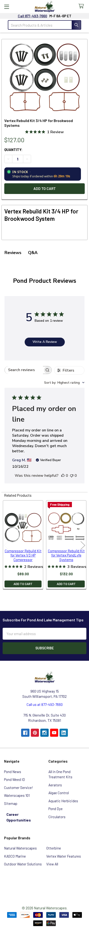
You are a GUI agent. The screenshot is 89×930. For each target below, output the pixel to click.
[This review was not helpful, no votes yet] (71, 475)
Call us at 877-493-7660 (45, 704)
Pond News (12, 771)
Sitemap (10, 803)
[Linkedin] (64, 733)
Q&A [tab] (32, 252)
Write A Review (45, 342)
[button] (44, 883)
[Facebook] (25, 733)
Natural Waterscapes (20, 848)
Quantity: (13, 149)
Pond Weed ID (14, 779)
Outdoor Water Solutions (23, 864)
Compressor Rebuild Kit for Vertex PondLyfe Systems (66, 555)
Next (83, 545)
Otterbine (53, 848)
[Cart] (82, 6)
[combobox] (64, 382)
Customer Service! (18, 787)
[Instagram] (44, 733)
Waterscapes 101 (17, 795)
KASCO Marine (15, 856)
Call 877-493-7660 (32, 16)
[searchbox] (24, 370)
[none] (44, 77)
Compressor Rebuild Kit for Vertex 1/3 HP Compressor (23, 555)
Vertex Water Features (63, 856)
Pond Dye (55, 809)
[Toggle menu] (6, 6)
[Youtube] (54, 733)
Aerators (55, 785)
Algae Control (58, 793)
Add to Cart (23, 584)
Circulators (57, 817)
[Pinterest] (35, 733)
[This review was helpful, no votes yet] (63, 475)
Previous (6, 545)
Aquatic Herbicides (63, 801)
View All (52, 864)
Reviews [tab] (13, 252)
